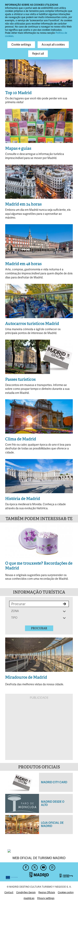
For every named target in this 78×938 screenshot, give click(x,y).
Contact (8, 892)
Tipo (15, 617)
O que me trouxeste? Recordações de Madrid (38, 566)
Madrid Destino (66, 871)
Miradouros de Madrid (26, 677)
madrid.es (29, 898)
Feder (12, 871)
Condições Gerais (26, 892)
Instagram (52, 867)
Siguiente (67, 540)
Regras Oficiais (46, 892)
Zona (15, 611)
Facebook (26, 867)
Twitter (35, 867)
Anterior (10, 540)
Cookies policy (66, 892)
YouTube (43, 867)
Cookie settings (21, 44)
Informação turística (39, 592)
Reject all (38, 53)
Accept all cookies (53, 44)
